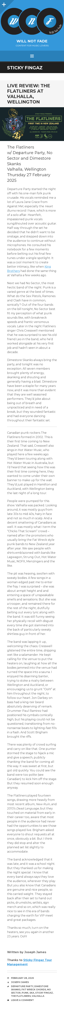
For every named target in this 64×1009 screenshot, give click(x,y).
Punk (25, 992)
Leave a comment (22, 1000)
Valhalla (38, 996)
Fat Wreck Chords (34, 989)
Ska (32, 992)
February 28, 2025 (22, 978)
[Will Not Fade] (32, 21)
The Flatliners (21, 996)
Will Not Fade (32, 41)
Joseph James (20, 982)
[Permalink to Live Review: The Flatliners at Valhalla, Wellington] (32, 124)
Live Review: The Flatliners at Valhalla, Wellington (28, 94)
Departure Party (22, 986)
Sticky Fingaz (44, 992)
